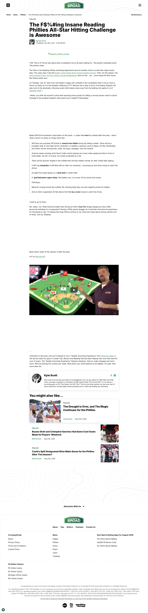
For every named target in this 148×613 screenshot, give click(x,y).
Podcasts (79, 527)
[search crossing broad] (140, 5)
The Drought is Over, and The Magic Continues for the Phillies (85, 408)
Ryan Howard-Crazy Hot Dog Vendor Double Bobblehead (53, 75)
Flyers (55, 549)
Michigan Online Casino (17, 575)
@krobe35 (40, 256)
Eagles (55, 539)
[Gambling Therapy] (80, 605)
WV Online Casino (15, 578)
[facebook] (114, 375)
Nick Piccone (37, 459)
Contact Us (90, 527)
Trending (56, 556)
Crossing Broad (14, 535)
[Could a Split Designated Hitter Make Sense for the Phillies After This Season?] (110, 453)
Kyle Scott (42, 41)
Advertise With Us (72, 506)
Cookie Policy (14, 549)
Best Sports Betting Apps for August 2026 (115, 535)
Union (55, 553)
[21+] (65, 605)
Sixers (55, 546)
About (55, 527)
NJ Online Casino (15, 571)
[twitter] (111, 375)
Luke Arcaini (67, 419)
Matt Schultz (36, 439)
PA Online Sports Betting (107, 539)
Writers (70, 527)
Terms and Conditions (17, 546)
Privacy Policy (14, 542)
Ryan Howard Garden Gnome (84, 73)
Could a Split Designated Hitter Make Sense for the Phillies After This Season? (63, 453)
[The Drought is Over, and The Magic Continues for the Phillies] (45, 411)
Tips (62, 527)
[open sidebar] (8, 5)
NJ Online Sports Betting (107, 546)
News (55, 535)
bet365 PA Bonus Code (106, 542)
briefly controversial (63, 73)
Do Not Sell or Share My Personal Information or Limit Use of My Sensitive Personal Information (74, 599)
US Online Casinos (16, 564)
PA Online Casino (15, 568)
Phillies (32, 19)
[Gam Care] (71, 605)
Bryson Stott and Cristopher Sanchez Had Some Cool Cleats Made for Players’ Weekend (63, 433)
